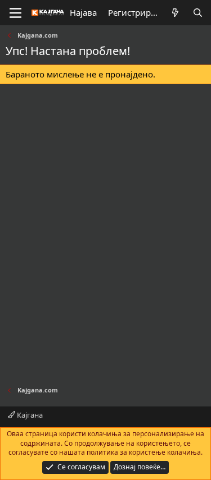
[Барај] (198, 12)
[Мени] (15, 13)
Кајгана (29, 415)
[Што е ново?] (175, 12)
